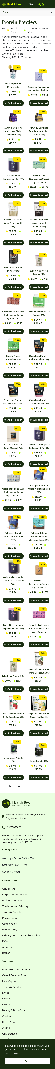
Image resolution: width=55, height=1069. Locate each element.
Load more (14, 786)
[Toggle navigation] (50, 4)
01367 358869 (14, 827)
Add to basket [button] (14, 103)
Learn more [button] (11, 1053)
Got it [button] (27, 1061)
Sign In (33, 4)
